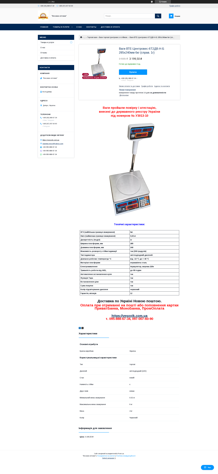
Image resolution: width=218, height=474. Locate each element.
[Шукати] (158, 16)
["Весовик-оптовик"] (43, 20)
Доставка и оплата (110, 27)
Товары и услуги (61, 27)
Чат (209, 467)
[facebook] (80, 328)
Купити (133, 72)
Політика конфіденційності (125, 456)
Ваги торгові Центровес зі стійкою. (113, 37)
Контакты (91, 27)
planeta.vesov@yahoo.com (53, 143)
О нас (79, 27)
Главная (44, 27)
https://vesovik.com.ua (129, 316)
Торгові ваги (92, 37)
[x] (82, 328)
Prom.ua (121, 454)
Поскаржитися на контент (106, 456)
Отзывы (43, 53)
